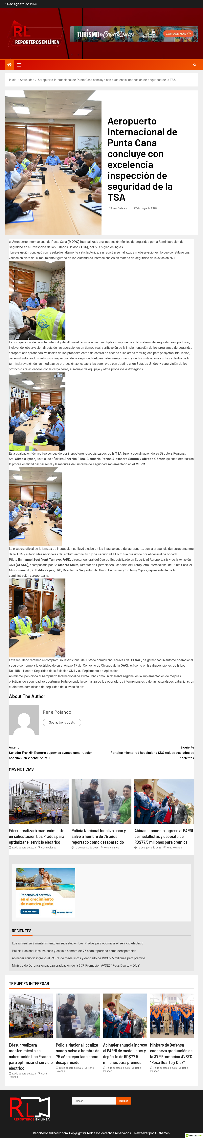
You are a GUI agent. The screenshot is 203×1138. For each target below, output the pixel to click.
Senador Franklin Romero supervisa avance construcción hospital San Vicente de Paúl (51, 753)
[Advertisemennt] (134, 33)
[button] (19, 65)
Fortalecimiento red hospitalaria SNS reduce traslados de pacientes (152, 753)
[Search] (194, 65)
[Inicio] (9, 65)
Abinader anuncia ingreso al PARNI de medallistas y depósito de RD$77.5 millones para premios (163, 836)
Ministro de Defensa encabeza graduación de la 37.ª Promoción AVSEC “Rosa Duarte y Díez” (76, 965)
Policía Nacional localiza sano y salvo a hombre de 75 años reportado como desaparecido (99, 836)
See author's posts (62, 722)
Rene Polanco (119, 208)
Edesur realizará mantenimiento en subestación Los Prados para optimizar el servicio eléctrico (36, 836)
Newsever (141, 1133)
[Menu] (19, 65)
